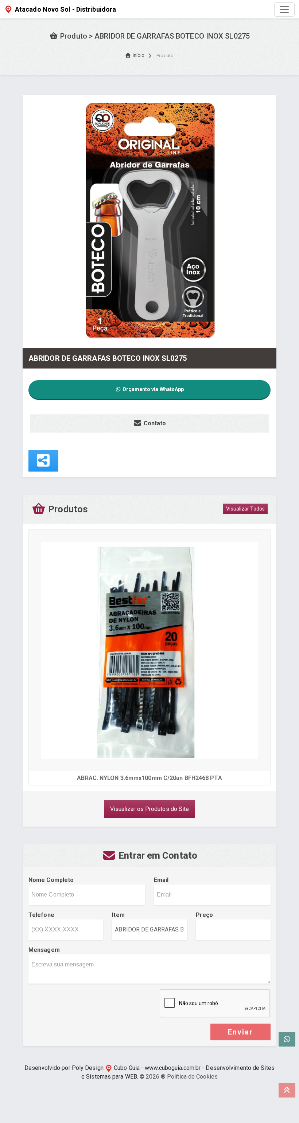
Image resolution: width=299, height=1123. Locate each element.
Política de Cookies (192, 1076)
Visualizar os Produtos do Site (149, 808)
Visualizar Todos (245, 509)
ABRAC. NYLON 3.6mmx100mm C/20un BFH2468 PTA (149, 778)
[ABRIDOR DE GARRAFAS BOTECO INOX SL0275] (149, 220)
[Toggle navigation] (284, 9)
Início (138, 55)
